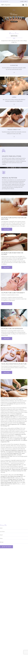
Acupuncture (14, 65)
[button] (23, 5)
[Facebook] (22, 1)
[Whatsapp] (20, 1)
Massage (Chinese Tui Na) (14, 129)
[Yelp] (26, 1)
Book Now (13, 21)
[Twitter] (25, 1)
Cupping (14, 97)
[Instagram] (23, 1)
